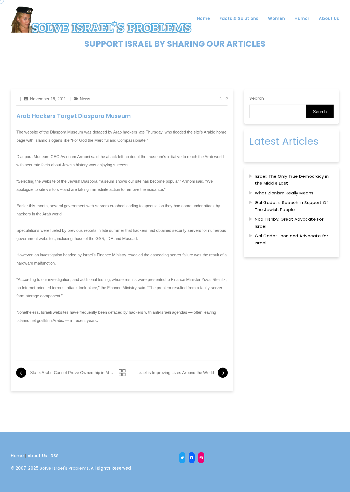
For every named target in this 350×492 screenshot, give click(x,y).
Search (256, 98)
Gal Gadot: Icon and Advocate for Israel (291, 239)
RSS (55, 455)
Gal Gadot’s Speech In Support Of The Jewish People (291, 206)
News (85, 98)
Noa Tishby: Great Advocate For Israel (289, 222)
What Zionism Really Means (284, 193)
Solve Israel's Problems (64, 468)
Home (17, 455)
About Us (37, 455)
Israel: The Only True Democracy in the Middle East (292, 179)
